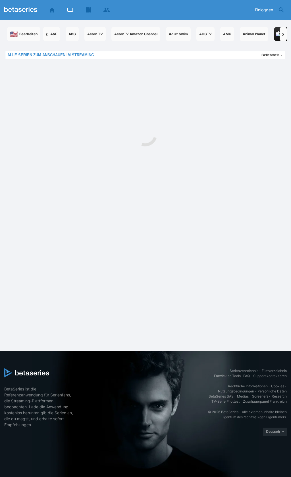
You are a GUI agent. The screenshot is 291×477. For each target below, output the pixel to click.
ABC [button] (72, 34)
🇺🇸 (24, 34)
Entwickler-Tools (227, 376)
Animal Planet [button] (254, 34)
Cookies (277, 386)
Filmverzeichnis (274, 371)
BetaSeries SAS (221, 396)
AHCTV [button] (205, 34)
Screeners (260, 396)
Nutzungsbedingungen (236, 391)
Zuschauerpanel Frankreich (265, 401)
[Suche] (281, 10)
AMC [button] (227, 34)
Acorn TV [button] (95, 34)
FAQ (246, 376)
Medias (243, 396)
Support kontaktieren (270, 376)
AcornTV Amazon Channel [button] (135, 34)
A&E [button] (53, 34)
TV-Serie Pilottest (225, 401)
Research (279, 396)
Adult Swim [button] (178, 34)
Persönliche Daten (272, 391)
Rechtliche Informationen (248, 386)
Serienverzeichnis (244, 371)
